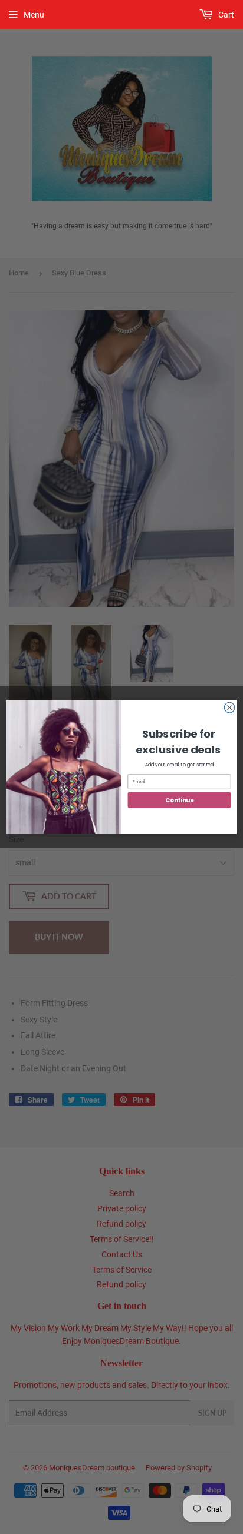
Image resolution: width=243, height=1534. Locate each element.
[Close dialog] (229, 708)
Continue (179, 800)
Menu (34, 14)
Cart (225, 14)
